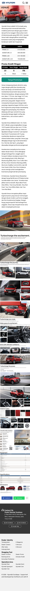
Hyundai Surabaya (16, 512)
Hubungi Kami (6, 549)
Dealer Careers (6, 544)
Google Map (15, 526)
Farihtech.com (18, 577)
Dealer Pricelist (6, 554)
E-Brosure (19, 544)
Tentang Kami (6, 542)
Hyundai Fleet (6, 564)
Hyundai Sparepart (7, 566)
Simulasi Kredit (20, 557)
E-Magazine (19, 542)
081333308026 (9, 522)
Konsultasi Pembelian (8, 559)
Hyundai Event (20, 564)
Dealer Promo (20, 554)
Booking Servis (6, 557)
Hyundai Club (5, 569)
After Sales (5, 547)
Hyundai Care (20, 566)
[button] (7, 498)
